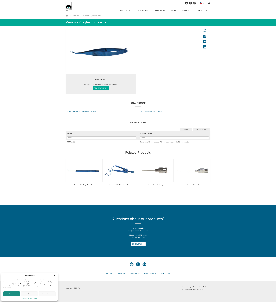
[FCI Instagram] (194, 3)
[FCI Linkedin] (186, 3)
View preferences (47, 294)
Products (125, 10)
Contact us (201, 10)
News (173, 10)
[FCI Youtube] (190, 3)
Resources (159, 10)
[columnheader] (102, 133)
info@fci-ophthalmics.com (138, 231)
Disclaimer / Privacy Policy (29, 298)
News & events (149, 274)
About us (143, 10)
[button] (54, 276)
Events (186, 10)
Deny (29, 294)
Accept (11, 294)
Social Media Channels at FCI (193, 289)
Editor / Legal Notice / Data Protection (196, 287)
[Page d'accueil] (69, 6)
